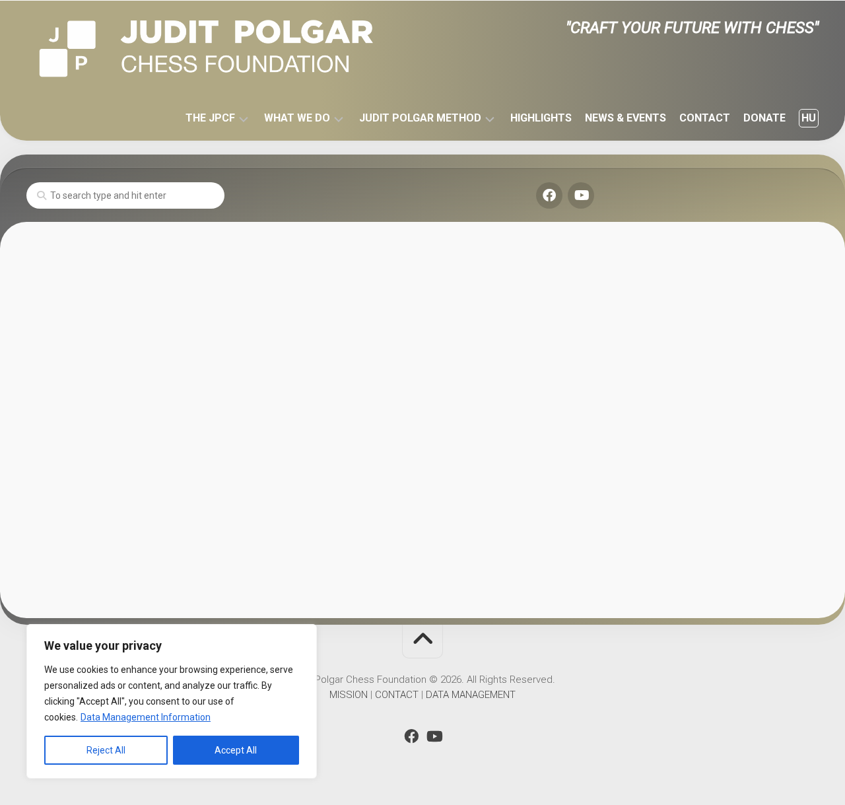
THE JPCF (210, 118)
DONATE (764, 118)
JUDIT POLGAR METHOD (420, 118)
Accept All (236, 750)
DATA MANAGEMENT (471, 695)
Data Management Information (146, 717)
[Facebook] (549, 195)
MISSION (348, 695)
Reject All (105, 750)
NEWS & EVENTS (625, 118)
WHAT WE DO (297, 118)
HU (808, 118)
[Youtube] (581, 195)
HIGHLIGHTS (541, 118)
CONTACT (704, 118)
